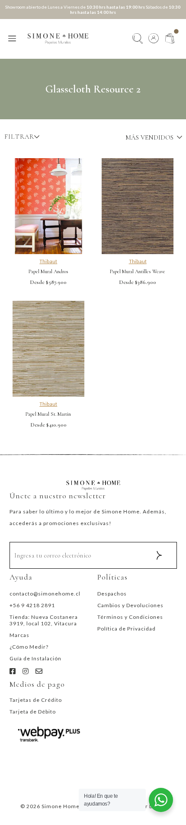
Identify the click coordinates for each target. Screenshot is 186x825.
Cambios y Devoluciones (130, 605)
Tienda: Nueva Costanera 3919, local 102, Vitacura (44, 620)
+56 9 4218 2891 (32, 605)
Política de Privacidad (126, 628)
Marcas (19, 635)
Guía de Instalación (35, 658)
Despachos (112, 593)
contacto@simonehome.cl (45, 593)
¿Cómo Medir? (29, 646)
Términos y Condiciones (130, 617)
